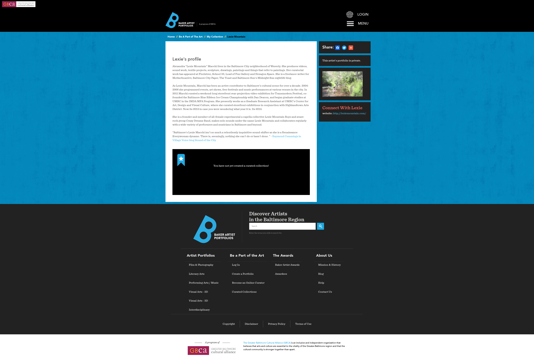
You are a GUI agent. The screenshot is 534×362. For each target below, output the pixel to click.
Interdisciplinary (199, 309)
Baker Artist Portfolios (190, 20)
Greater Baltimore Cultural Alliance (19, 4)
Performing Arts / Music (204, 282)
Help (321, 282)
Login (363, 14)
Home (171, 37)
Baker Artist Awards (287, 264)
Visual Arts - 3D (198, 300)
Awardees (281, 274)
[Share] (351, 47)
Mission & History (329, 264)
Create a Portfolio (243, 274)
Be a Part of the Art (247, 255)
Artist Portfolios (201, 255)
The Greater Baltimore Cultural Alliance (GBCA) (267, 343)
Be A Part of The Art (190, 37)
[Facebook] (337, 47)
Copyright (229, 324)
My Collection (215, 37)
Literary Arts (196, 274)
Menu (363, 23)
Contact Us (325, 291)
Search (320, 226)
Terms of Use (303, 324)
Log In (236, 264)
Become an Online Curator (248, 282)
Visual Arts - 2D (198, 291)
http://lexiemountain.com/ (349, 113)
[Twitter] (344, 47)
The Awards (283, 255)
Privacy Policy (276, 324)
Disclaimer (251, 324)
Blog (321, 274)
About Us (324, 255)
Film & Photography (201, 264)
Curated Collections (244, 291)
